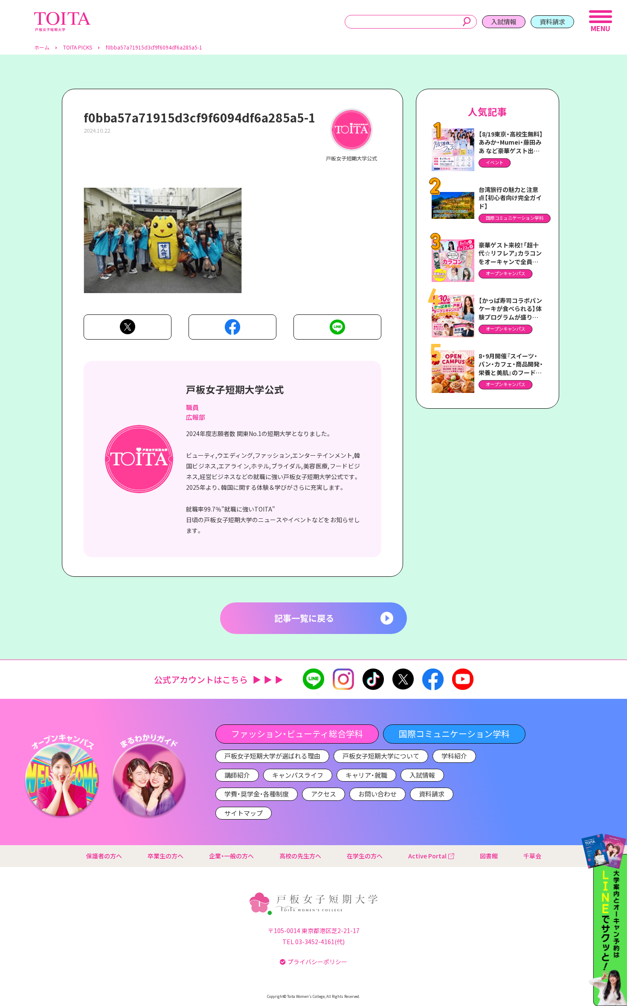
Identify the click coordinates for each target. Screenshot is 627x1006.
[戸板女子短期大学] (62, 16)
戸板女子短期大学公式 (235, 389)
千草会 (532, 856)
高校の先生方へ (300, 856)
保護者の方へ (104, 856)
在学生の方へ (365, 856)
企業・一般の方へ (231, 856)
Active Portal (427, 856)
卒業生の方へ (165, 856)
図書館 (489, 856)
